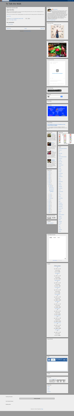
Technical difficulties (53, 160)
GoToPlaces (61, 176)
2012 (49, 202)
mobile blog (60, 198)
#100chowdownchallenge (63, 148)
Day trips (60, 163)
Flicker (48, 389)
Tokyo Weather (57, 273)
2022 (49, 175)
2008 (49, 208)
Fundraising (61, 173)
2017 (49, 181)
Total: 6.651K (65, 143)
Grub (59, 178)
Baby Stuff (60, 153)
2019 (49, 178)
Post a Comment (10, 24)
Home (26, 28)
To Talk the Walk (13, 4)
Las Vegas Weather (57, 315)
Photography (61, 204)
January (50, 198)
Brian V (51, 83)
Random (60, 211)
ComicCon (60, 158)
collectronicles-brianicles (62, 156)
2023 (49, 174)
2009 (49, 206)
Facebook (49, 391)
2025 (49, 171)
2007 (49, 209)
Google (48, 386)
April (50, 196)
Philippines (60, 203)
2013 (49, 201)
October (50, 185)
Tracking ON (69, 143)
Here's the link (9, 16)
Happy (12, 19)
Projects (60, 209)
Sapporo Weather (57, 280)
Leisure (60, 194)
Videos (60, 231)
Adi (59, 151)
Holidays (60, 184)
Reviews (60, 216)
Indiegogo (60, 186)
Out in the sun (51, 189)
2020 (49, 177)
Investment (60, 188)
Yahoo (48, 388)
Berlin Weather (57, 329)
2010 (49, 205)
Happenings (61, 181)
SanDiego (15, 19)
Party (59, 201)
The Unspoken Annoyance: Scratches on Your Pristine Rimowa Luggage (56, 125)
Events (10, 19)
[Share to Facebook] (28, 18)
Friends (60, 171)
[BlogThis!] (26, 18)
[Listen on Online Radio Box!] (66, 360)
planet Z (53, 142)
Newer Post (9, 28)
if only (52, 151)
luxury (60, 196)
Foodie (60, 168)
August (50, 186)
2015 (49, 184)
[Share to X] (27, 18)
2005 (49, 212)
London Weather (57, 287)
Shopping (60, 221)
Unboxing (60, 229)
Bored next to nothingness (51, 191)
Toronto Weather (57, 294)
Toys (59, 226)
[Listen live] (49, 360)
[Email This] (25, 18)
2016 (49, 182)
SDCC (60, 219)
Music (60, 199)
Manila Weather (57, 308)
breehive (55, 83)
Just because (61, 191)
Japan (60, 189)
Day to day (60, 161)
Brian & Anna (55, 9)
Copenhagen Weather (57, 322)
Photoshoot (60, 206)
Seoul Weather (57, 301)
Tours (60, 224)
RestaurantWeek (61, 214)
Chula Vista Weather (57, 266)
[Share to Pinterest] (29, 18)
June (50, 195)
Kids (59, 193)
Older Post (42, 28)
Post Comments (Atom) (27, 31)
